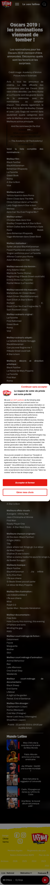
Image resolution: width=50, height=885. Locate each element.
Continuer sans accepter (34, 386)
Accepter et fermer (25, 482)
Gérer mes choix (25, 492)
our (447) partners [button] (17, 400)
